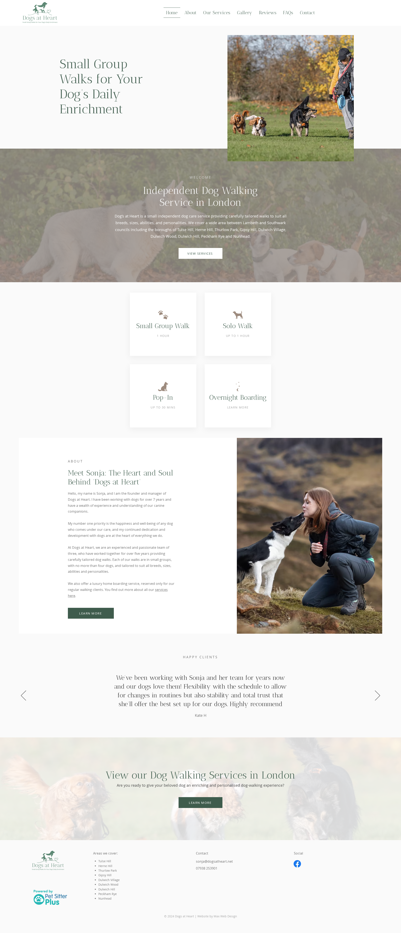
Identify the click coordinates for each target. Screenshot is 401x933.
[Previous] (23, 695)
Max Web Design (225, 916)
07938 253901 (206, 868)
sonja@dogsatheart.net (214, 861)
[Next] (377, 695)
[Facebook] (297, 864)
